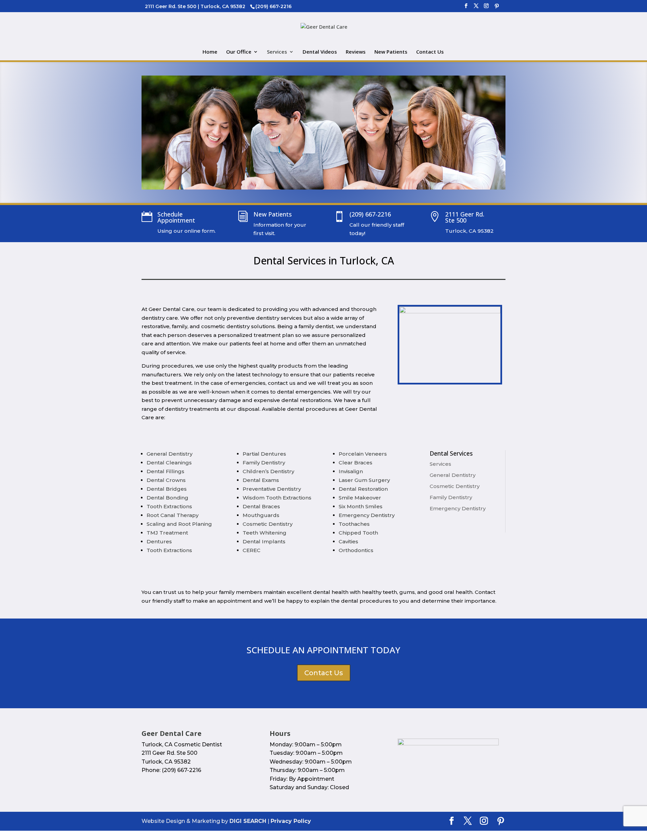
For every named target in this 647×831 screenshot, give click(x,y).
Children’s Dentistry (268, 471)
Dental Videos (320, 52)
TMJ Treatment (167, 532)
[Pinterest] (496, 8)
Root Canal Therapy (172, 515)
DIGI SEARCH (247, 821)
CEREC (251, 550)
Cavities (348, 541)
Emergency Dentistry (367, 515)
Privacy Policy (291, 821)
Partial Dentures (264, 454)
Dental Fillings (165, 471)
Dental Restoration (363, 489)
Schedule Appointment (176, 217)
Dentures (159, 541)
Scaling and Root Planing (179, 524)
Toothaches (354, 524)
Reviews (356, 52)
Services (277, 52)
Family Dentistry (264, 462)
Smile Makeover (360, 497)
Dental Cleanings (169, 462)
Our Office (238, 52)
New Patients (390, 52)
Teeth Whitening (264, 532)
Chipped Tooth (358, 532)
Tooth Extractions (169, 506)
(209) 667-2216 (370, 214)
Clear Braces (355, 462)
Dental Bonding (167, 497)
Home (210, 52)
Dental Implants (264, 541)
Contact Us (430, 52)
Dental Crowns (166, 480)
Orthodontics (356, 550)
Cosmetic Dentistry (267, 524)
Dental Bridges (167, 489)
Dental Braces (261, 506)
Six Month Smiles (360, 506)
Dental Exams (261, 480)
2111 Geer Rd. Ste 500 (464, 217)
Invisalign (351, 471)
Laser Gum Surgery (364, 480)
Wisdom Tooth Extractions (277, 497)
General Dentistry (169, 454)
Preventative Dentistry (272, 489)
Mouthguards (261, 515)
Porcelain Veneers (363, 454)
